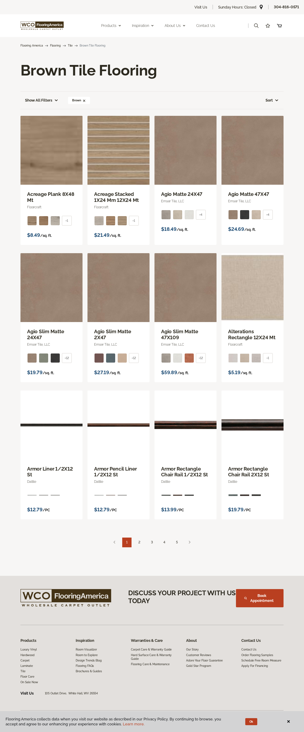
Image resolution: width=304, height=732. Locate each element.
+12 (67, 358)
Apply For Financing (254, 665)
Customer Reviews (198, 655)
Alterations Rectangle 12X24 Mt (251, 334)
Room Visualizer (86, 649)
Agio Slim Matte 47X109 (179, 334)
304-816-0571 (286, 7)
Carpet (25, 660)
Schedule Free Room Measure (261, 660)
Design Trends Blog (89, 660)
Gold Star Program (198, 665)
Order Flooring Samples (257, 655)
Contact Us (205, 25)
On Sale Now (29, 682)
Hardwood (27, 655)
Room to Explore (87, 655)
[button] (256, 26)
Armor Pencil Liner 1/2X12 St (115, 472)
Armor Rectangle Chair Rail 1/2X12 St (184, 472)
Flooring (55, 45)
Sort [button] (269, 100)
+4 (200, 214)
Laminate (26, 665)
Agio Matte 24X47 (181, 194)
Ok (251, 721)
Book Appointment (261, 598)
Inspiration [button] (140, 25)
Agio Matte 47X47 (248, 194)
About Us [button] (173, 25)
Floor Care (27, 676)
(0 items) (279, 25)
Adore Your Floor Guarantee (204, 660)
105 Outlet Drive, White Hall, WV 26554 (71, 693)
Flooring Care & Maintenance (150, 664)
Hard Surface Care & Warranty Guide (151, 656)
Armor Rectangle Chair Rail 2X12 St (248, 472)
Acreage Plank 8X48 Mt (50, 197)
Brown (76, 100)
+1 (67, 220)
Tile (70, 45)
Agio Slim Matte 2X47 (112, 334)
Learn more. (134, 724)
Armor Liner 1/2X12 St (50, 472)
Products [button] (108, 25)
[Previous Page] (114, 542)
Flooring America (31, 45)
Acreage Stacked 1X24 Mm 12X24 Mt (116, 197)
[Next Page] (190, 542)
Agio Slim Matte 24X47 (45, 334)
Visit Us (200, 7)
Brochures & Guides (89, 671)
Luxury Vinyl (28, 649)
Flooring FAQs (85, 665)
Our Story (192, 649)
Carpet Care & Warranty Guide (151, 649)
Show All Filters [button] (38, 100)
